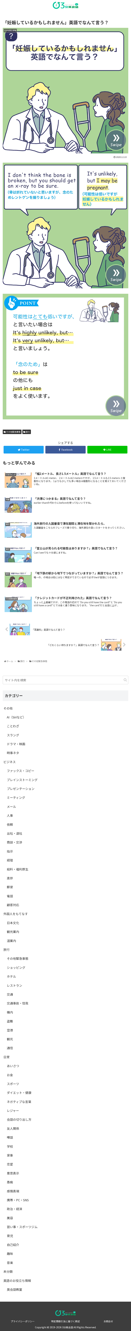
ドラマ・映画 (16, 744)
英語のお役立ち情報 (17, 1280)
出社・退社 (14, 833)
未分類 (8, 1271)
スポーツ (13, 1083)
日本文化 (13, 923)
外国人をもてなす (15, 913)
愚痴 (10, 1182)
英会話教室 (14, 1289)
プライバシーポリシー (23, 1321)
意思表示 (13, 1173)
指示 (10, 851)
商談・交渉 (14, 842)
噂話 (10, 1137)
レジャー (13, 1110)
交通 (10, 994)
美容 (10, 1218)
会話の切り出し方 (19, 1119)
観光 (10, 1039)
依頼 (10, 824)
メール (11, 806)
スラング (13, 735)
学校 (10, 1146)
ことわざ (13, 726)
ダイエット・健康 (19, 1092)
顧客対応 (13, 905)
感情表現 (13, 1191)
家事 (10, 1155)
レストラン (14, 985)
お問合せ (108, 1321)
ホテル (11, 976)
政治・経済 (14, 1209)
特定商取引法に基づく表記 (65, 1321)
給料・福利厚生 (17, 869)
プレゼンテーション (20, 788)
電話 (10, 896)
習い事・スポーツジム (22, 1226)
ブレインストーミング (22, 779)
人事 (10, 815)
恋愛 (10, 1164)
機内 (10, 1012)
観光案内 (13, 931)
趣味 (10, 1253)
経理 (10, 860)
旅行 (27, 431)
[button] (125, 680)
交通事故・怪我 (17, 1003)
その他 (8, 708)
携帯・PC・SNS (18, 1200)
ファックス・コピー (20, 770)
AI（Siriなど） (16, 717)
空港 (10, 1030)
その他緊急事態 (13, 431)
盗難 (10, 1021)
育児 (10, 1236)
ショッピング (16, 967)
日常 (6, 1057)
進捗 (10, 878)
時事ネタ (13, 753)
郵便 (10, 887)
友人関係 (13, 1128)
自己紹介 (13, 1244)
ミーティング (16, 797)
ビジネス (9, 762)
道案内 (11, 940)
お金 (10, 1075)
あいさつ (13, 1066)
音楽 (10, 1262)
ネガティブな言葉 (19, 1101)
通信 (10, 1048)
